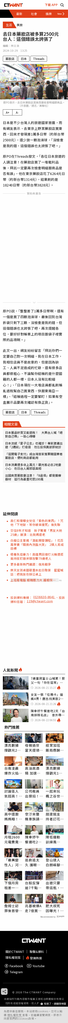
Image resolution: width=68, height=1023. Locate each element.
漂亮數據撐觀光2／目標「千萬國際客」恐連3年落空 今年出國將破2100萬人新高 (12, 748)
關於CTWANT (14, 951)
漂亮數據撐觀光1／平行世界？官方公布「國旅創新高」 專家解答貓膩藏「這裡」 (55, 770)
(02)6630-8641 (44, 597)
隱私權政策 (14, 1015)
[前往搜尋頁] (62, 5)
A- (17, 112)
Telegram (16, 972)
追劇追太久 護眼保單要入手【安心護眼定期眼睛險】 (32, 862)
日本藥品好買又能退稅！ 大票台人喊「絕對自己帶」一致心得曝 (34, 434)
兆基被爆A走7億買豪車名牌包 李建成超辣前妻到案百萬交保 (34, 908)
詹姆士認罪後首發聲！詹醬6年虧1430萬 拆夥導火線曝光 (12, 908)
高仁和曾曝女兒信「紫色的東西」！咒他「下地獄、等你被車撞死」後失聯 (36, 522)
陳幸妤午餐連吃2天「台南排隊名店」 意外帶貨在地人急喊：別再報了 (33, 839)
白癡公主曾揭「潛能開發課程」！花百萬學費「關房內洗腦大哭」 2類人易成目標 (37, 544)
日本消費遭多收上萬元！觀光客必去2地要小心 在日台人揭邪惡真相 (33, 466)
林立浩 (15, 46)
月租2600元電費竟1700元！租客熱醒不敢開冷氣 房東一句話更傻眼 (12, 839)
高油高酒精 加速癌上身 (32, 770)
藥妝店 (10, 58)
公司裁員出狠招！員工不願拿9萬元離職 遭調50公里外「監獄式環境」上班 (33, 793)
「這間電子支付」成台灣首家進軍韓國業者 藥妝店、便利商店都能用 (34, 456)
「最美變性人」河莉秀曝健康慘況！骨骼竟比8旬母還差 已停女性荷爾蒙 (13, 862)
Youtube (38, 966)
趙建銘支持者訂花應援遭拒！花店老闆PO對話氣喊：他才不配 (54, 816)
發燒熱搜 (35, 958)
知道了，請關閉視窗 (55, 1004)
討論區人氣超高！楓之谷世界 (11, 793)
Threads (38, 58)
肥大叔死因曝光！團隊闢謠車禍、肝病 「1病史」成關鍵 (53, 908)
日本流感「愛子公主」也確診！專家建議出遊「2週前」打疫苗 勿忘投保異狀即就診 (34, 445)
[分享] (4, 991)
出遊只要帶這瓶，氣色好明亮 (53, 885)
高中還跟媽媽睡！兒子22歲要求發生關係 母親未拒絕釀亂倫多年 (11, 816)
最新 (19, 13)
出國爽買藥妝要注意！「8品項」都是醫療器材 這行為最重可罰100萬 (33, 477)
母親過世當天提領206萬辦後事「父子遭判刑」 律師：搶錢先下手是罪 (33, 748)
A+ (7, 112)
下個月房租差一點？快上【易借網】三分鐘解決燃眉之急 (12, 885)
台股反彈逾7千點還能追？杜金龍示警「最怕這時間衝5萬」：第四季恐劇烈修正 (33, 885)
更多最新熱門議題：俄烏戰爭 (30, 564)
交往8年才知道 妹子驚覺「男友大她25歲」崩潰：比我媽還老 (36, 532)
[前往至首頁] (13, 5)
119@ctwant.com (40, 601)
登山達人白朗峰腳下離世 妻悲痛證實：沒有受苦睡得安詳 (53, 862)
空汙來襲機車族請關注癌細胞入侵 (32, 816)
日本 (24, 58)
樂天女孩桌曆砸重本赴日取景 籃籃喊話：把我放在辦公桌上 (36, 572)
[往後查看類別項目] (59, 14)
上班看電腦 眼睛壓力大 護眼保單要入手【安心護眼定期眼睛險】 (33, 580)
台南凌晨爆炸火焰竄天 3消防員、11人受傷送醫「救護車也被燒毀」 (12, 770)
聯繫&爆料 (37, 951)
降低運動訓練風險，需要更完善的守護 (53, 839)
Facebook (16, 966)
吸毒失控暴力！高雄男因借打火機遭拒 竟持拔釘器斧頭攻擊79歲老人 (38, 556)
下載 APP (51, 4)
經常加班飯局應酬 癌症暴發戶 (53, 748)
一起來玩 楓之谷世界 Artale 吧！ (53, 793)
